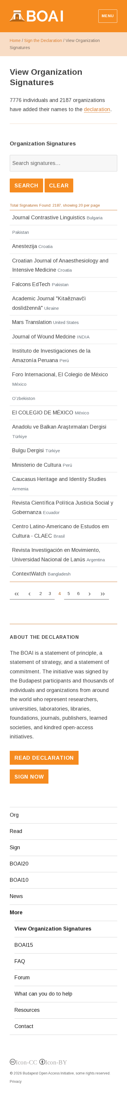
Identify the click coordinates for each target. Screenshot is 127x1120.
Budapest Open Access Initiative (48, 1073)
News (16, 896)
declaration (97, 109)
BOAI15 (23, 945)
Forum (22, 977)
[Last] (102, 593)
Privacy (16, 1082)
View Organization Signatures (52, 929)
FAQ (19, 961)
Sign (15, 847)
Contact (23, 1026)
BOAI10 (19, 880)
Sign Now (29, 777)
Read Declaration (44, 758)
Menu (108, 16)
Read (16, 831)
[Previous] (29, 593)
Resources (27, 1010)
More (16, 912)
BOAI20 (19, 864)
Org (14, 815)
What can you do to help (43, 994)
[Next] (89, 593)
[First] (16, 593)
